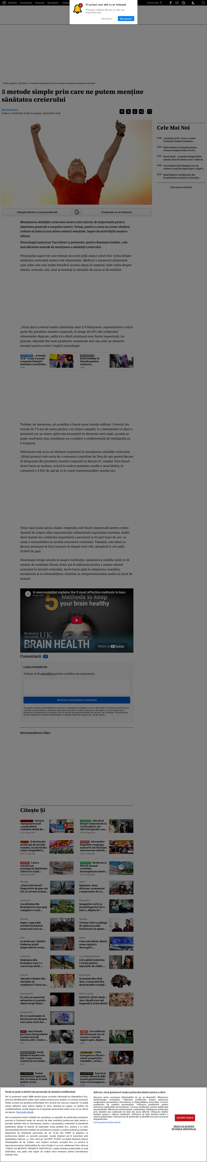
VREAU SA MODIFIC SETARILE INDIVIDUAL (184, 1127)
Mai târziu (107, 18)
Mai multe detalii (24, 1112)
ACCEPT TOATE (185, 1118)
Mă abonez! (126, 18)
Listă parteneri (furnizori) (106, 1122)
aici (27, 1139)
